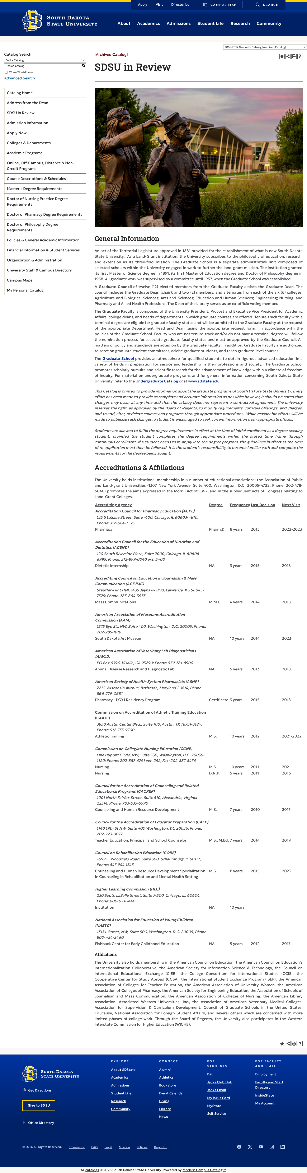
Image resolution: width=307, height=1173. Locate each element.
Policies (142, 1147)
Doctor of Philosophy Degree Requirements (32, 227)
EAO (94, 1147)
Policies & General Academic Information (43, 240)
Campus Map (224, 5)
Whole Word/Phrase (21, 72)
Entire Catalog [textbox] (14, 60)
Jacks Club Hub (219, 1082)
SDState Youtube (261, 1147)
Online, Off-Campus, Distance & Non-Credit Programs (40, 165)
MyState (214, 1106)
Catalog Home (20, 92)
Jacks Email (216, 1090)
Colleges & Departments (29, 142)
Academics (148, 23)
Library (165, 1109)
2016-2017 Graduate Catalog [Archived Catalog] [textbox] (255, 47)
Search (271, 4)
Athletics (166, 1077)
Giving (164, 1101)
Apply (142, 4)
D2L (210, 1074)
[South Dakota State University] (50, 1081)
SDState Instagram (272, 1147)
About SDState (123, 1069)
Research (240, 23)
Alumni (165, 1069)
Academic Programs (25, 152)
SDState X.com (250, 1147)
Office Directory (41, 1123)
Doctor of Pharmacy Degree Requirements (44, 214)
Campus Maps (20, 280)
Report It (160, 1147)
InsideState (264, 1095)
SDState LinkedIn (282, 1147)
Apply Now (17, 132)
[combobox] (265, 47)
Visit (159, 4)
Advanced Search (19, 78)
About (124, 23)
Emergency (77, 1147)
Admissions (179, 23)
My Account (265, 1103)
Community (269, 23)
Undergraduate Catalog (157, 381)
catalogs (92, 1170)
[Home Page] (60, 30)
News (163, 1116)
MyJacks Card (218, 1098)
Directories (180, 4)
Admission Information (27, 122)
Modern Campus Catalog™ (204, 1170)
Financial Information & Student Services (43, 250)
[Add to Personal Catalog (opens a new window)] (282, 56)
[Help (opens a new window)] (300, 56)
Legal (108, 1147)
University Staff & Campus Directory (39, 270)
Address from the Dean (27, 102)
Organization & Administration (34, 260)
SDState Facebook (239, 1147)
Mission (124, 1147)
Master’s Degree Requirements (34, 188)
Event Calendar (171, 1093)
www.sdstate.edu (203, 381)
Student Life (210, 23)
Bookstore (167, 1085)
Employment (265, 1074)
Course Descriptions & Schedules (36, 178)
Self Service (216, 1113)
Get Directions (40, 1090)
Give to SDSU (39, 1105)
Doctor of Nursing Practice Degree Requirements (37, 201)
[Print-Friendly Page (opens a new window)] (294, 56)
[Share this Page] (288, 56)
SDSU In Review (20, 112)
